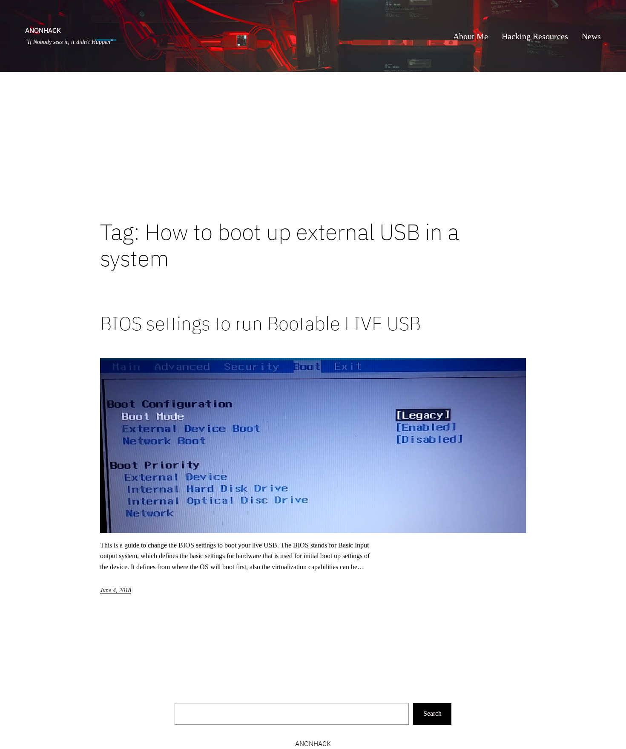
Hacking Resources (535, 36)
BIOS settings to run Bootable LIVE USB (260, 323)
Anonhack (43, 30)
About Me (470, 36)
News (591, 36)
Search (432, 713)
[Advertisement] (313, 145)
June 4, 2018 (115, 590)
